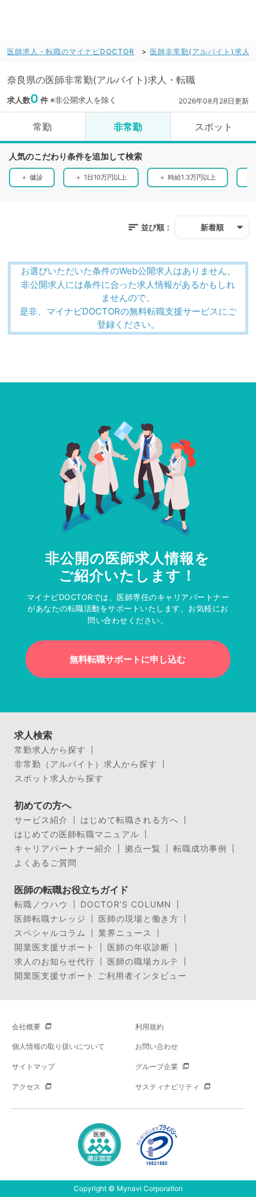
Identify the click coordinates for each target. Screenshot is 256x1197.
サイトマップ (33, 1066)
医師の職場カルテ (143, 961)
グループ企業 (156, 1066)
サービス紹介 (41, 820)
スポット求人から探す (59, 778)
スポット (214, 127)
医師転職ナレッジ (50, 919)
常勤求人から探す (50, 750)
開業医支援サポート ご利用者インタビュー (100, 976)
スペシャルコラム (50, 933)
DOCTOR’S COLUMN (125, 904)
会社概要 (26, 1026)
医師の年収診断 (138, 947)
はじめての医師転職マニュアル (76, 834)
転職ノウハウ (41, 904)
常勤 (42, 127)
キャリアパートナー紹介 (63, 848)
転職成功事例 (200, 848)
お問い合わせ (156, 1046)
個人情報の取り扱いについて (58, 1046)
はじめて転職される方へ (129, 820)
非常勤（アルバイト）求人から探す (85, 764)
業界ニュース (125, 933)
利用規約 (149, 1026)
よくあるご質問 (45, 863)
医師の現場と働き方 (138, 919)
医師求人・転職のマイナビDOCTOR (71, 51)
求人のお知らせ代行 (54, 961)
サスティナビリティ (167, 1086)
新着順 (212, 227)
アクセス (26, 1086)
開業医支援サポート (54, 947)
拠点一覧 (143, 848)
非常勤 (128, 127)
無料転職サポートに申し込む (128, 659)
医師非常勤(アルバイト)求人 (200, 51)
